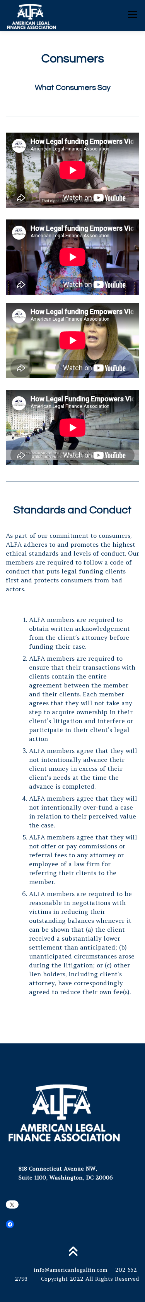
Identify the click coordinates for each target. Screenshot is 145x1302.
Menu (132, 14)
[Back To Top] (72, 1252)
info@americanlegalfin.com (70, 1269)
